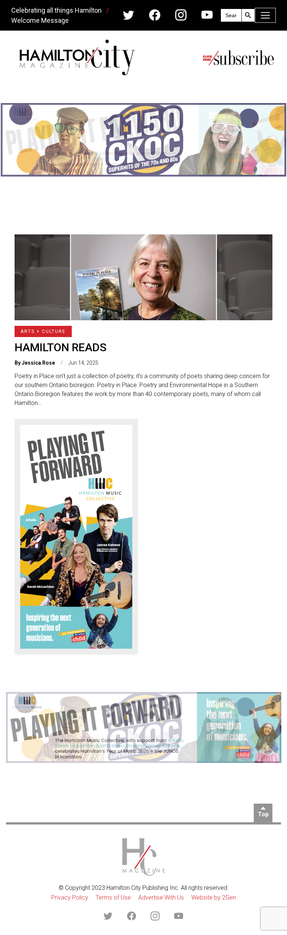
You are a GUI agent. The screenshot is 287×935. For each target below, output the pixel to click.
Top (263, 814)
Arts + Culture (43, 331)
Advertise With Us (161, 897)
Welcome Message (40, 20)
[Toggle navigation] (265, 15)
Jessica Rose (38, 363)
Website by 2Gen (213, 897)
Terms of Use (113, 897)
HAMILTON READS (61, 347)
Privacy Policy (69, 897)
